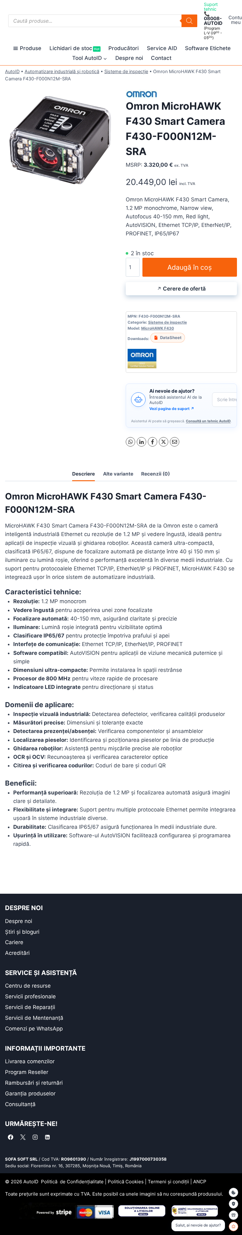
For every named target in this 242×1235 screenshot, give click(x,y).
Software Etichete (208, 48)
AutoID (12, 71)
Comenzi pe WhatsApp (34, 1028)
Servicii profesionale (30, 996)
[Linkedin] (47, 1137)
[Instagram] (35, 1137)
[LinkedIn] (141, 442)
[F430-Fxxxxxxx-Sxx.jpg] (60, 140)
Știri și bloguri (22, 932)
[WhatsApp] (130, 442)
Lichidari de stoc (74, 48)
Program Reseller (26, 1072)
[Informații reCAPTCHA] (233, 1204)
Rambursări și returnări (34, 1083)
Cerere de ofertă (184, 289)
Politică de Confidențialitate (72, 1182)
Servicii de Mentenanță (34, 1018)
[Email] (174, 442)
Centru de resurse (28, 986)
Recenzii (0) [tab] (155, 474)
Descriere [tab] (83, 474)
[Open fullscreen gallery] (109, 189)
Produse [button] (30, 48)
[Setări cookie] (233, 1192)
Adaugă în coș (189, 267)
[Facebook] (152, 442)
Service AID (162, 48)
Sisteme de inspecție (126, 71)
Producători (123, 48)
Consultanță (20, 1104)
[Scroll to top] (9, 1219)
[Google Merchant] (233, 1215)
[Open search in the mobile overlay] (102, 20)
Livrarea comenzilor (30, 1061)
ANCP (199, 1182)
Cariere (14, 942)
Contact (161, 58)
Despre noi (129, 58)
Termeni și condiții (168, 1182)
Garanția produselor (30, 1093)
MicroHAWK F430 (157, 328)
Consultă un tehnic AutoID (208, 421)
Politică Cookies (126, 1182)
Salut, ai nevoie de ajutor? (198, 1225)
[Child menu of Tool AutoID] (89, 58)
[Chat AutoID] (233, 1226)
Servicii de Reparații (30, 1007)
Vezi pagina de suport (171, 408)
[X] (163, 442)
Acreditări (17, 953)
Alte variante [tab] (118, 474)
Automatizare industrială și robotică (62, 71)
